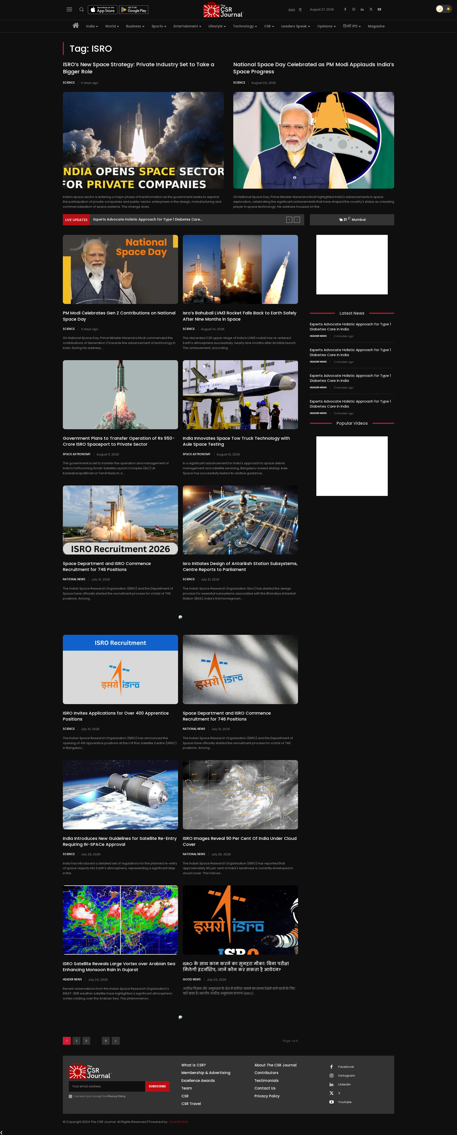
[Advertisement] (352, 264)
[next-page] (116, 1041)
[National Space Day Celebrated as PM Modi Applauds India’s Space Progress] (313, 140)
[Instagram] (353, 9)
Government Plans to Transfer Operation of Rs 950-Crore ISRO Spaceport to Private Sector (119, 441)
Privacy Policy (116, 1096)
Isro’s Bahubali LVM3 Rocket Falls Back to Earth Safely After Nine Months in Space (239, 316)
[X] (371, 9)
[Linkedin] (362, 9)
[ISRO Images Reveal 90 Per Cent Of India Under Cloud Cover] (240, 794)
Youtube (345, 1102)
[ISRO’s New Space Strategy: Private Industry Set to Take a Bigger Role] (143, 140)
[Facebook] (345, 9)
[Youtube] (379, 9)
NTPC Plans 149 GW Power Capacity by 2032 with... (136, 219)
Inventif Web (179, 1122)
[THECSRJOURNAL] (223, 9)
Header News (72, 979)
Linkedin (344, 1084)
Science (69, 83)
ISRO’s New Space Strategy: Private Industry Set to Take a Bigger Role (138, 68)
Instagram (346, 1076)
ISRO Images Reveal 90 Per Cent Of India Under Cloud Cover (240, 841)
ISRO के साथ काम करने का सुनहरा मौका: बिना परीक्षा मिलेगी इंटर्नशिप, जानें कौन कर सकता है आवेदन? (236, 967)
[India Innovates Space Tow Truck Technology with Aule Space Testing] (240, 394)
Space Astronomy (76, 454)
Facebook (346, 1067)
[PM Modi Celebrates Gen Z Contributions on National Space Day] (120, 269)
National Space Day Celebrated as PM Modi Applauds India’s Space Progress (313, 68)
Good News (192, 979)
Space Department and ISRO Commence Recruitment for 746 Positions (107, 566)
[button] (81, 9)
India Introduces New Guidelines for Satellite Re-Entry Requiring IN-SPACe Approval (120, 841)
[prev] (289, 220)
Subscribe (157, 1086)
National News (74, 579)
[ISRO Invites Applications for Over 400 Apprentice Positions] (120, 669)
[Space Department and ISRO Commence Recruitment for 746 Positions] (120, 520)
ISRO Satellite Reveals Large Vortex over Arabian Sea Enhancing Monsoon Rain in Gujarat (119, 967)
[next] (297, 220)
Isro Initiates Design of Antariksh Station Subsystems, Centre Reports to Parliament (240, 566)
